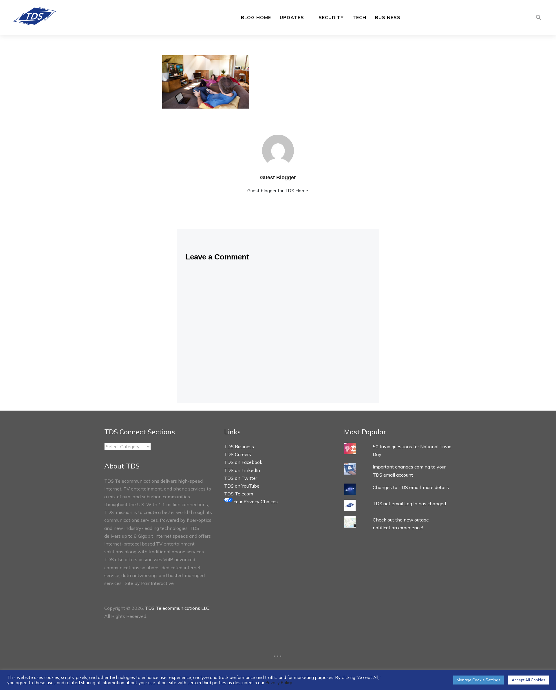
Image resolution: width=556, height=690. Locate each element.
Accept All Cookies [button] (528, 680)
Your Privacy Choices (255, 501)
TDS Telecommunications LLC (177, 608)
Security (331, 17)
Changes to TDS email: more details (411, 487)
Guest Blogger (278, 177)
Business (387, 17)
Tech (359, 17)
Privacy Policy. (279, 682)
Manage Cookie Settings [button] (478, 680)
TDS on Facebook (243, 462)
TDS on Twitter (240, 478)
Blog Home (256, 17)
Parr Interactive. (158, 583)
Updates (292, 17)
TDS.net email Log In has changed (409, 503)
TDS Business (239, 446)
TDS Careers (237, 454)
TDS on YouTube (241, 486)
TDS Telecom (238, 494)
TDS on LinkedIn (242, 470)
